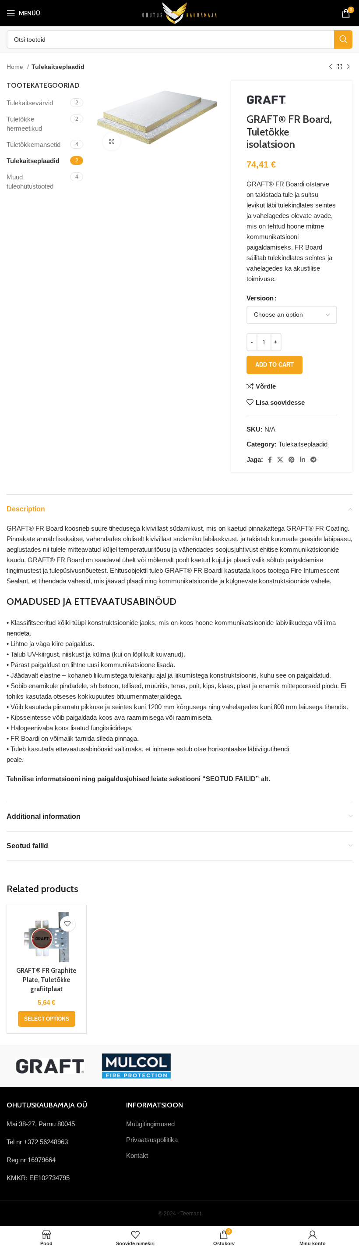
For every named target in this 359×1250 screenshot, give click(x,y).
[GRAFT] (50, 1066)
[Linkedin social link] (302, 459)
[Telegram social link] (313, 459)
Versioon (260, 298)
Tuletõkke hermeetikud (24, 123)
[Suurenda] (111, 141)
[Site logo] (179, 12)
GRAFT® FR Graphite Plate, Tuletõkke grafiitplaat (46, 980)
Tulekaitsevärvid (30, 103)
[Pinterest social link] (291, 459)
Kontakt (137, 1155)
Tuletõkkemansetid (33, 144)
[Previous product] (330, 66)
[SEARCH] (343, 39)
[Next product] (348, 66)
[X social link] (280, 459)
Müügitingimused (150, 1124)
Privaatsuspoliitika (152, 1139)
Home (16, 66)
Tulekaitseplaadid (58, 66)
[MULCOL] (136, 1066)
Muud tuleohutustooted (30, 181)
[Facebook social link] (270, 459)
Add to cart (274, 364)
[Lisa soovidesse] (67, 924)
